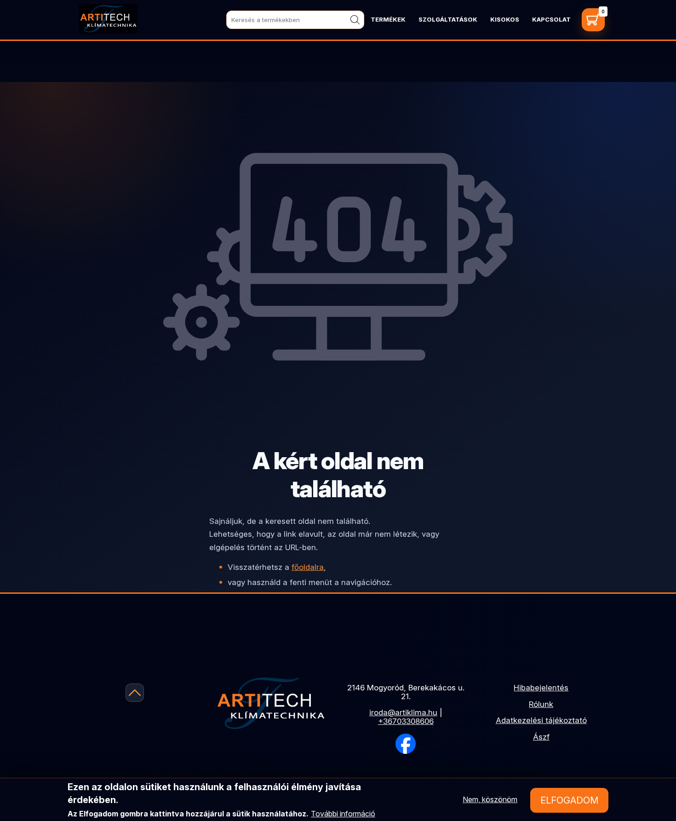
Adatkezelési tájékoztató (541, 720)
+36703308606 (406, 721)
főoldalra (308, 567)
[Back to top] (135, 692)
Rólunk (541, 704)
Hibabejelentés (541, 687)
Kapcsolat (551, 19)
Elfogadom (569, 800)
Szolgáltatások (447, 19)
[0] (593, 20)
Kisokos (504, 19)
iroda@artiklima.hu (403, 712)
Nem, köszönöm (490, 799)
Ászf (541, 736)
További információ (343, 813)
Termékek (388, 19)
